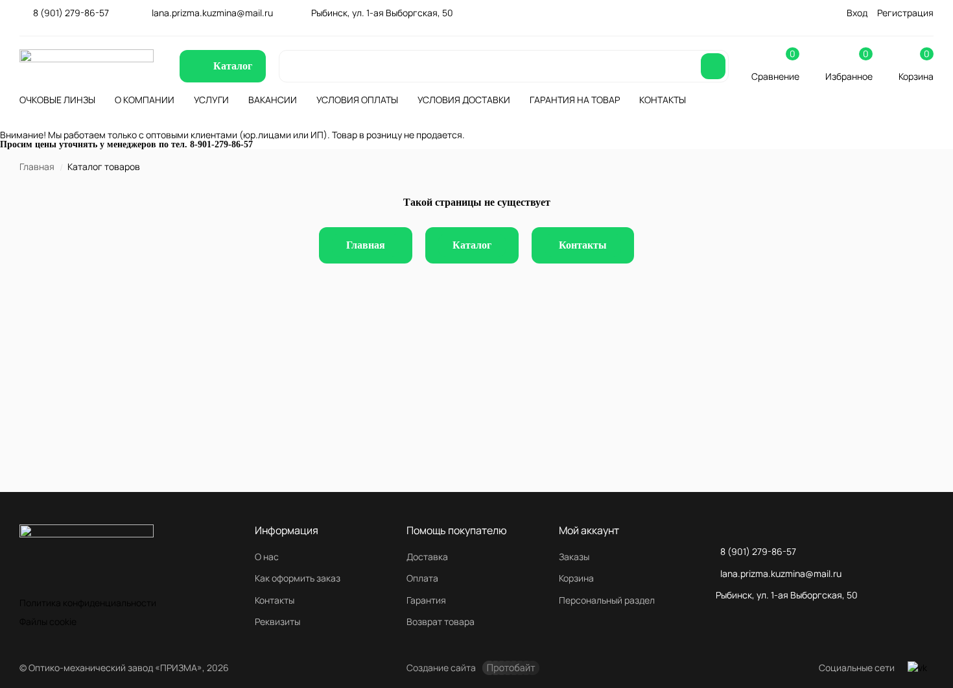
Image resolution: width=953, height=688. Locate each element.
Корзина (576, 578)
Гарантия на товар (575, 99)
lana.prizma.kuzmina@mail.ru (212, 12)
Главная (36, 166)
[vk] (917, 667)
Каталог (472, 245)
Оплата (422, 578)
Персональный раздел (607, 600)
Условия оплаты (357, 99)
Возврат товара (440, 621)
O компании (144, 99)
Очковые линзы (57, 99)
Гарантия (426, 600)
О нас (267, 556)
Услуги (211, 99)
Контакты (662, 99)
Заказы (574, 556)
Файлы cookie (47, 621)
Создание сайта (441, 667)
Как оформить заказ (297, 578)
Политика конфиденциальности (87, 602)
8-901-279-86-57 (221, 144)
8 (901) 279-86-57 (71, 12)
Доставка (427, 556)
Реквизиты (277, 621)
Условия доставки (464, 99)
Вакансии (272, 99)
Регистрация (905, 12)
